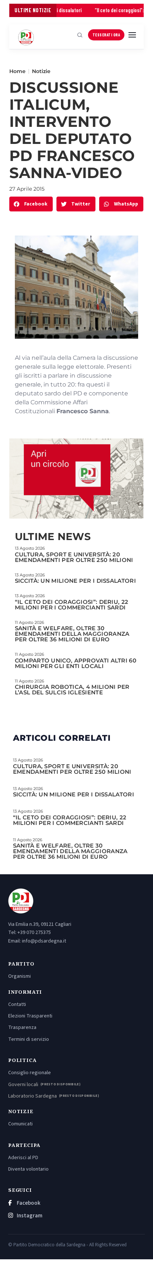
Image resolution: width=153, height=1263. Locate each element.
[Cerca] (79, 34)
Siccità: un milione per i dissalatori (75, 580)
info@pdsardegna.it (44, 941)
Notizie (41, 71)
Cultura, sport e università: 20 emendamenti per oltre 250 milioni (74, 557)
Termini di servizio (28, 1039)
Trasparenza (22, 1027)
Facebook (28, 1203)
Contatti (17, 1004)
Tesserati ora (106, 34)
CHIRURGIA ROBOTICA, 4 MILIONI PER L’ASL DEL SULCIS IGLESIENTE (72, 689)
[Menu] (132, 34)
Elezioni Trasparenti (30, 1016)
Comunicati (20, 1124)
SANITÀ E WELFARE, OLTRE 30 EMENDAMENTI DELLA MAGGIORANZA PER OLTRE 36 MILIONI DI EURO (72, 634)
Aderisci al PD (23, 1157)
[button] (31, 204)
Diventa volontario (28, 1169)
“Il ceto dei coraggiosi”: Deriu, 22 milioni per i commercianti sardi (71, 604)
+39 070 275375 (34, 932)
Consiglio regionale (29, 1072)
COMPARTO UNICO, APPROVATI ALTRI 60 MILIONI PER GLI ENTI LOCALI (75, 663)
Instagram (29, 1216)
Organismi (19, 976)
